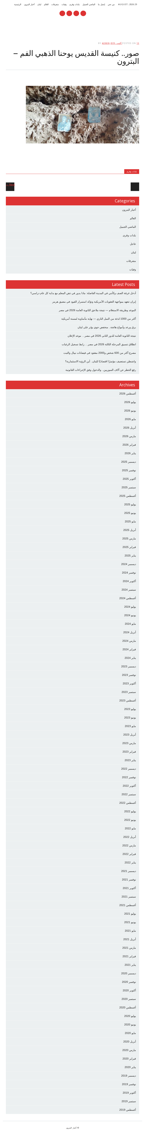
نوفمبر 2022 (129, 777)
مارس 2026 (129, 436)
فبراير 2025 (129, 547)
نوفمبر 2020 (129, 981)
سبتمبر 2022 (129, 794)
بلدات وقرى (74, 4)
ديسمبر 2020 (128, 973)
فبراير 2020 (129, 1058)
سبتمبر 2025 (129, 487)
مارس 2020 (129, 1050)
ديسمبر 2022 (128, 768)
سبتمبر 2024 (129, 589)
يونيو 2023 (130, 717)
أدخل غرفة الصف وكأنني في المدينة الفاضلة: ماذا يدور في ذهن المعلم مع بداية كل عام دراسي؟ (83, 293)
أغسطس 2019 (127, 1109)
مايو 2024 (130, 623)
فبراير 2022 (129, 853)
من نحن (111, 4)
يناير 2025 (130, 555)
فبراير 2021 (129, 956)
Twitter (76, 13)
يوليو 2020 (130, 1015)
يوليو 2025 (130, 504)
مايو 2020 (130, 1033)
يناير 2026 (130, 453)
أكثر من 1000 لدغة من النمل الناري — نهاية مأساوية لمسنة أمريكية (98, 318)
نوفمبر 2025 (129, 470)
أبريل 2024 (129, 632)
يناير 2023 (130, 760)
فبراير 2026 (129, 444)
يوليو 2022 (130, 811)
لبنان (39, 4)
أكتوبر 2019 (129, 1092)
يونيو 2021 (130, 922)
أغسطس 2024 (127, 598)
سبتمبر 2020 (129, 998)
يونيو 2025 (130, 512)
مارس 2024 (129, 640)
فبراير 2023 (129, 751)
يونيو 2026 (130, 410)
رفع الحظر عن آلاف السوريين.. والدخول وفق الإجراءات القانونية (101, 369)
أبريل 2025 (129, 529)
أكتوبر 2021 (129, 888)
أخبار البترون (29, 4)
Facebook (83, 13)
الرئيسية (17, 4)
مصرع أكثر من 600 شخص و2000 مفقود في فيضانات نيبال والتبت (99, 352)
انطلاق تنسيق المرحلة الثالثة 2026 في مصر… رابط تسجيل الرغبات (99, 344)
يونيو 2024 (130, 615)
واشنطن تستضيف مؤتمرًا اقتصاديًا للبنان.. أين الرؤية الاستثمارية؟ (100, 361)
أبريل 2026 (129, 427)
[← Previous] (135, 186)
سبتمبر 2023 (129, 691)
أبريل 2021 (129, 939)
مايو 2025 (130, 521)
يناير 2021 (130, 964)
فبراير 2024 (129, 649)
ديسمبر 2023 (128, 666)
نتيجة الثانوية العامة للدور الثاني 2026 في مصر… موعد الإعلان (102, 335)
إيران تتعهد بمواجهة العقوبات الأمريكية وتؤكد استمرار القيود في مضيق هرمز (94, 301)
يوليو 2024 (130, 606)
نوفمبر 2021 (129, 879)
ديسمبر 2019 (128, 1075)
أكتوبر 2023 (129, 683)
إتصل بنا (101, 4)
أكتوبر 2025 (129, 478)
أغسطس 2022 (127, 802)
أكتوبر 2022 (129, 785)
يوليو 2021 (130, 913)
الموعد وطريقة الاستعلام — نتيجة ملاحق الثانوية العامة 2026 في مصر (97, 310)
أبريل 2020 (129, 1041)
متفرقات (55, 4)
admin (106, 43)
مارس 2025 (129, 538)
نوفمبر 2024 (129, 572)
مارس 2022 (129, 845)
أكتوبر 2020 (129, 990)
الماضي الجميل (89, 4)
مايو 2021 (130, 930)
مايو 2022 (130, 828)
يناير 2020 (130, 1067)
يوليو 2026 (130, 402)
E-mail (69, 13)
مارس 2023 (129, 743)
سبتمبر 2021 (129, 896)
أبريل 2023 (129, 734)
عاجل (133, 243)
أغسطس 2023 (127, 700)
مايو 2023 (130, 726)
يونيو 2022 (130, 819)
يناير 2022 (130, 862)
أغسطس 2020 (127, 1007)
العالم (46, 4)
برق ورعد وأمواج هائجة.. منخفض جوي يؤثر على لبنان (107, 327)
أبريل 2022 (129, 836)
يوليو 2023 (130, 709)
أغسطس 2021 (127, 905)
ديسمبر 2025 (128, 461)
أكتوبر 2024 (129, 581)
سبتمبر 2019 (129, 1101)
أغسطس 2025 (127, 495)
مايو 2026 (130, 419)
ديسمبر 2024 (128, 564)
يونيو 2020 (130, 1024)
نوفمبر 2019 (129, 1084)
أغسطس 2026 (127, 393)
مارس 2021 (129, 947)
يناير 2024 (130, 657)
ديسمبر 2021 (128, 871)
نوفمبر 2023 (129, 674)
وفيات (64, 4)
